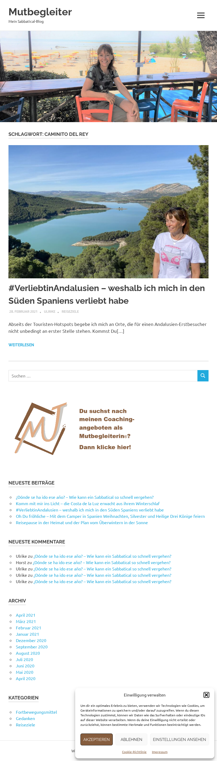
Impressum (160, 752)
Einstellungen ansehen (179, 739)
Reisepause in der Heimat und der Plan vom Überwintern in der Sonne (82, 522)
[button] (206, 695)
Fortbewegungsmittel (36, 711)
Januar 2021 (27, 634)
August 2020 (28, 653)
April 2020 (25, 678)
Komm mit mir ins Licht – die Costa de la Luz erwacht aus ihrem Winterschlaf (88, 503)
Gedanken (25, 718)
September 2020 (32, 646)
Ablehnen (131, 739)
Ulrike (49, 311)
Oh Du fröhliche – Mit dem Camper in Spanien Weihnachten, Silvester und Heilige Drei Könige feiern (110, 516)
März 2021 (26, 621)
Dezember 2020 (31, 640)
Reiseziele (70, 311)
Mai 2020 (24, 672)
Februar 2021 (28, 627)
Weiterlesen (21, 345)
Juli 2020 (24, 659)
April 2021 (25, 614)
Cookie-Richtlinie (134, 752)
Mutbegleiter (40, 12)
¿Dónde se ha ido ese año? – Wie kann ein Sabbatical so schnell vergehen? (84, 497)
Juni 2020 (25, 665)
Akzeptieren (96, 739)
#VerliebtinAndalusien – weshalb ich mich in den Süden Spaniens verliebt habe (90, 509)
